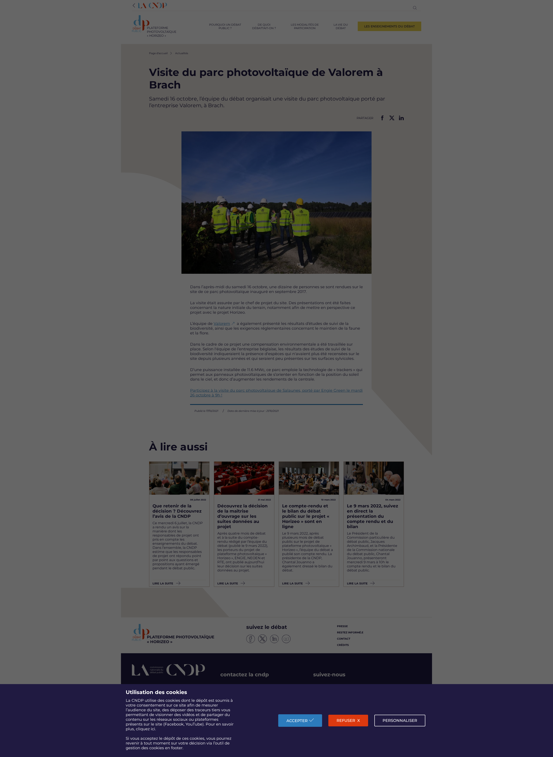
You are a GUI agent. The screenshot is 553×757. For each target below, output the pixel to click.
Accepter (297, 720)
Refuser (346, 720)
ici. (153, 729)
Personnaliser (400, 720)
